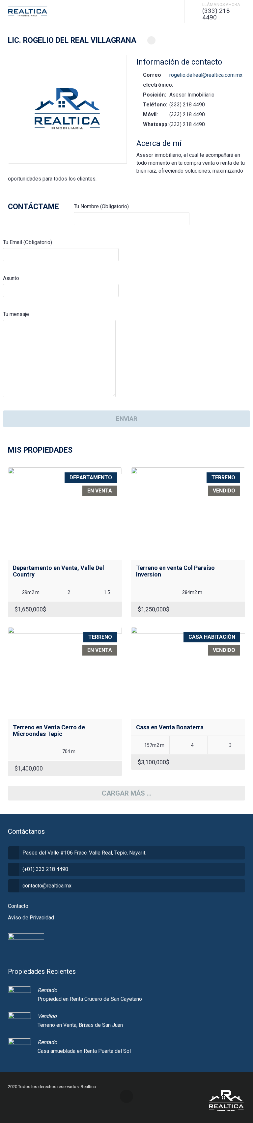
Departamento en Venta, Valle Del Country (58, 571)
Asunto (11, 278)
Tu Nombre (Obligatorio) (101, 206)
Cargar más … (127, 793)
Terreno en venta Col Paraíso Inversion (175, 571)
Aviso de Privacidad (31, 917)
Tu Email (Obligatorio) (27, 242)
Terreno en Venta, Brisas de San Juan (80, 1025)
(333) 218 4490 (216, 14)
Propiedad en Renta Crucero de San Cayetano (90, 999)
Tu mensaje (16, 314)
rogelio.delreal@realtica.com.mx (205, 75)
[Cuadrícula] (233, 452)
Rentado (47, 990)
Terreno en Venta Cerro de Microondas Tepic (49, 730)
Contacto (18, 906)
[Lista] (242, 452)
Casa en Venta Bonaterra (170, 727)
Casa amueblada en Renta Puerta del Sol (84, 1051)
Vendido (47, 1016)
